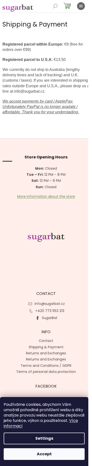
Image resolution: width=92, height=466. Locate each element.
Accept (44, 454)
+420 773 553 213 (49, 310)
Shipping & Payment (46, 347)
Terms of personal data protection (46, 371)
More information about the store (46, 196)
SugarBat (49, 317)
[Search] (55, 6)
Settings (44, 438)
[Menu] (81, 6)
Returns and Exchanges (46, 353)
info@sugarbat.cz (50, 303)
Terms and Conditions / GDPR (46, 365)
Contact (46, 340)
